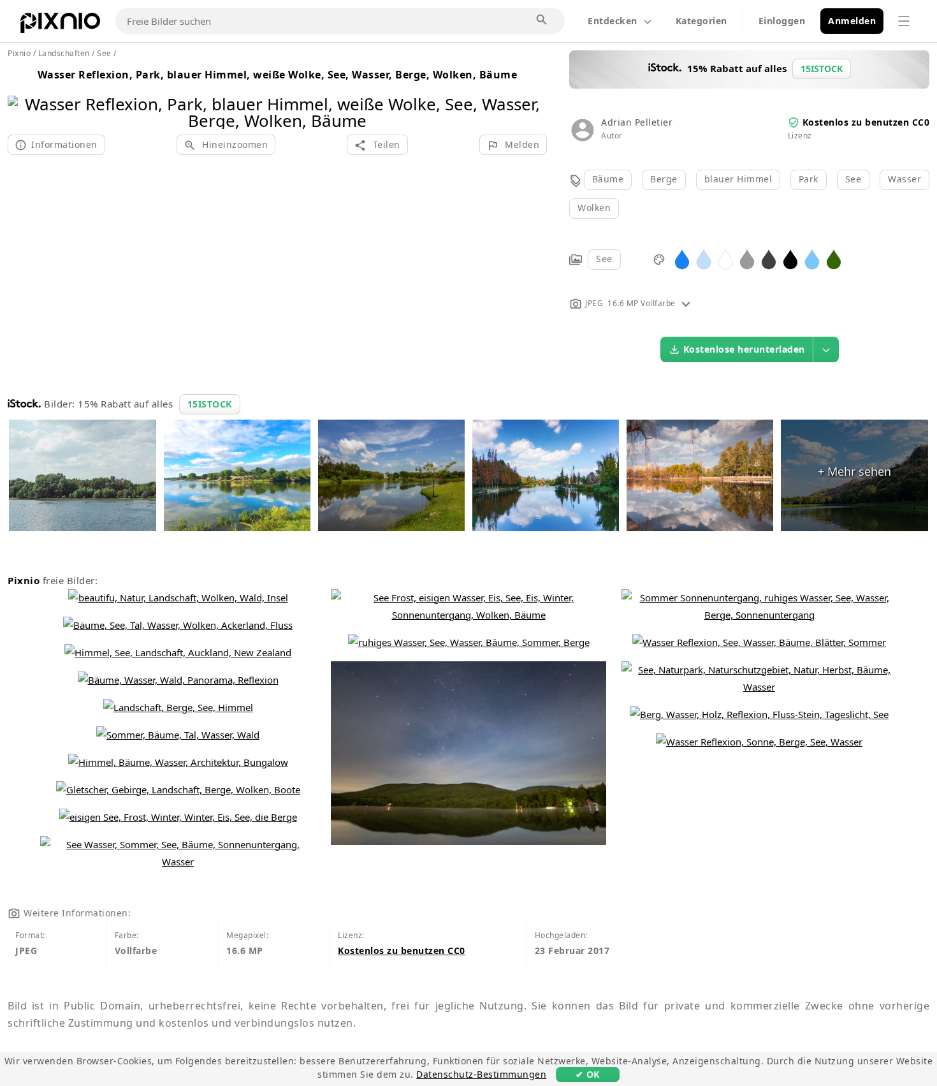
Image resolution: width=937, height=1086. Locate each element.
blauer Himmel (738, 179)
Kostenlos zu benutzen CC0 (866, 122)
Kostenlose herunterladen (744, 349)
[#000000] (790, 259)
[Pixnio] (60, 25)
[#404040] (768, 259)
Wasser (904, 179)
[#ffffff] (725, 259)
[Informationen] (686, 303)
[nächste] (532, 96)
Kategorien (701, 21)
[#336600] (833, 259)
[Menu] (904, 21)
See (853, 179)
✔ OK (588, 1074)
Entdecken (612, 21)
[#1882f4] (682, 259)
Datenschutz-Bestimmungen (481, 1074)
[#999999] (747, 259)
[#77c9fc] (812, 259)
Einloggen (782, 21)
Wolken (594, 208)
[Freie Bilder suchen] (542, 20)
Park (808, 179)
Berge (664, 179)
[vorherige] (22, 96)
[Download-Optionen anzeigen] (826, 349)
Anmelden (852, 21)
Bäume (608, 179)
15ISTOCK (209, 404)
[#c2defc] (703, 259)
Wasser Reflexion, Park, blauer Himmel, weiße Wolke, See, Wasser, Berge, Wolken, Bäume (278, 75)
